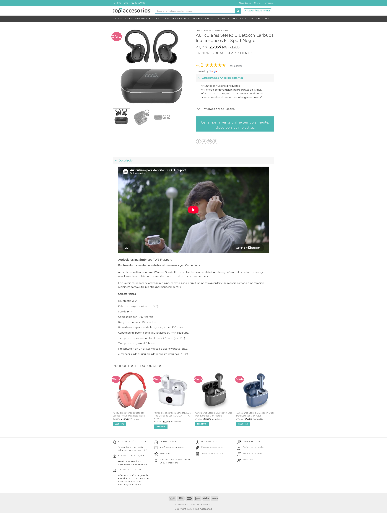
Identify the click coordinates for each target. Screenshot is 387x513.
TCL (186, 18)
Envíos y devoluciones (212, 447)
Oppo (164, 18)
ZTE (233, 18)
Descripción (126, 160)
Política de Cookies (252, 453)
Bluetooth (221, 30)
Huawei (153, 18)
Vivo (241, 18)
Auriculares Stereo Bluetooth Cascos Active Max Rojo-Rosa (129, 414)
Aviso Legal (248, 459)
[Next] (186, 67)
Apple (127, 18)
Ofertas (257, 3)
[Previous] (118, 67)
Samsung (140, 18)
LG (216, 18)
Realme (176, 18)
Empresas (269, 3)
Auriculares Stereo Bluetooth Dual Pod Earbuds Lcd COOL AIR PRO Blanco (172, 416)
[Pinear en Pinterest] (214, 141)
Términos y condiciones (212, 453)
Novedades (245, 3)
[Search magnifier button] (238, 10)
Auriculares (203, 30)
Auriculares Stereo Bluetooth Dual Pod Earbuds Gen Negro (214, 414)
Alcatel (196, 18)
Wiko (224, 18)
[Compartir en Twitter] (204, 141)
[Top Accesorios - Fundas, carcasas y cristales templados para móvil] (131, 10)
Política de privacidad (253, 447)
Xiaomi (116, 18)
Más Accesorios (258, 18)
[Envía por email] (209, 141)
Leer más (119, 424)
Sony (208, 18)
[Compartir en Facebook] (198, 141)
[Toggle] (199, 77)
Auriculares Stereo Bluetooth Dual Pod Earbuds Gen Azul (255, 414)
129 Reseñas (235, 65)
